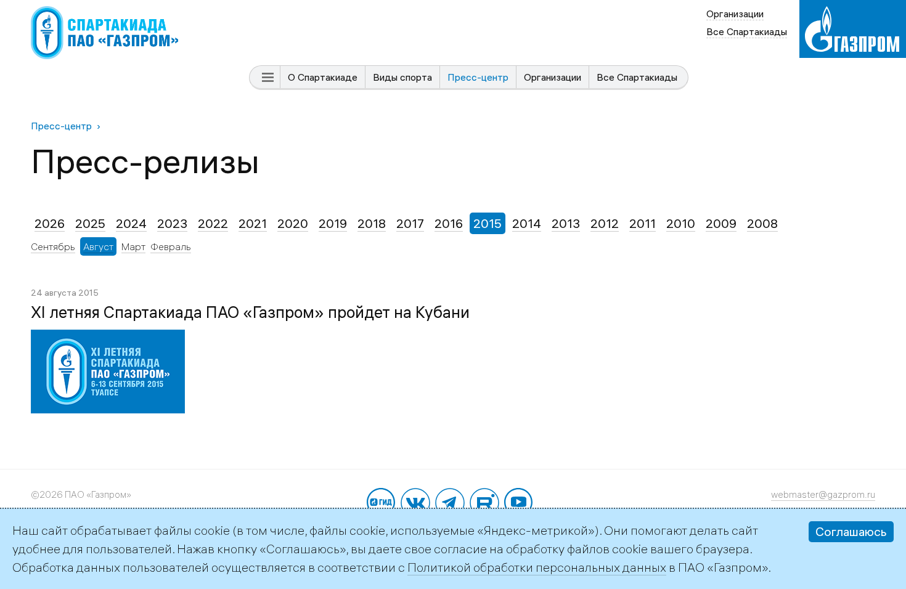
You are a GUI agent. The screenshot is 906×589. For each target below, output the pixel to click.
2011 (642, 223)
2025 (90, 223)
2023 (172, 223)
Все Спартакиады (637, 77)
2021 (253, 223)
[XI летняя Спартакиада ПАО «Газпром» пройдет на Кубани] (108, 338)
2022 (213, 223)
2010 (680, 223)
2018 (371, 223)
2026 (50, 223)
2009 (721, 223)
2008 (762, 223)
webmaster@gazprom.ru (823, 494)
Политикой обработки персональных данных (536, 567)
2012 (604, 223)
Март (133, 246)
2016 (449, 223)
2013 (566, 223)
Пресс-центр (477, 77)
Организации (552, 77)
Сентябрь (53, 246)
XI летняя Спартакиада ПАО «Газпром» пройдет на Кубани (250, 312)
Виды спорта (402, 77)
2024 (131, 223)
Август (98, 246)
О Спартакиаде (322, 77)
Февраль (170, 246)
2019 (333, 223)
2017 (410, 223)
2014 (526, 223)
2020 (292, 223)
